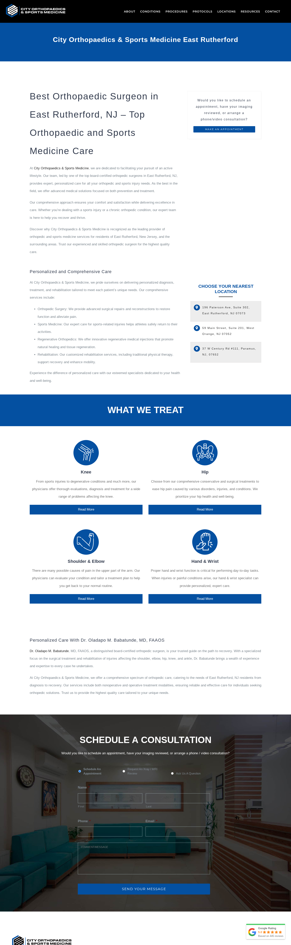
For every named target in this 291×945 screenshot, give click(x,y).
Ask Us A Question (188, 773)
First (81, 806)
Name (84, 787)
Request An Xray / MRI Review (142, 771)
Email (151, 821)
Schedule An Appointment (92, 771)
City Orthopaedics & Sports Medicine (61, 168)
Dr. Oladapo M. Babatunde (49, 651)
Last (149, 806)
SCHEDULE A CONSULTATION (145, 740)
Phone (84, 821)
